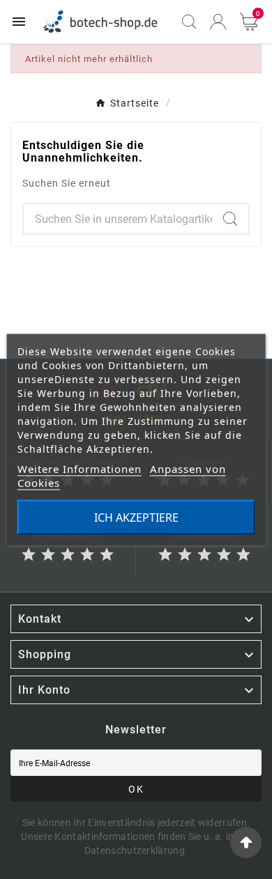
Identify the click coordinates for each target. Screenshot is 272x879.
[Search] (230, 218)
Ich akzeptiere (136, 517)
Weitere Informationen (79, 469)
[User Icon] (218, 22)
